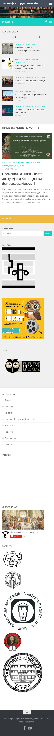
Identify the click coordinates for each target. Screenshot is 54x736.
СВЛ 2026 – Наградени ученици (30, 80)
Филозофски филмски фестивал (30, 77)
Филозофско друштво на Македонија (21, 3)
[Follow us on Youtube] (50, 21)
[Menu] (50, 3)
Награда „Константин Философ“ (19, 419)
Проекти (8, 444)
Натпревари (30, 91)
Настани (6, 162)
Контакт (8, 413)
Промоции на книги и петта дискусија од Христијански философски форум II (22, 179)
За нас (8, 400)
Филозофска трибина (25, 44)
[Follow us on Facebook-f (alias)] (45, 21)
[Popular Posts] (39, 37)
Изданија (9, 406)
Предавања (10, 438)
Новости (18, 162)
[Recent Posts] (14, 37)
